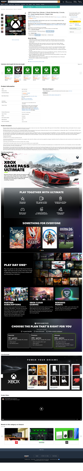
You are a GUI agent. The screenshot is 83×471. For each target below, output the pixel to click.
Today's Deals (11, 4)
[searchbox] (34, 2)
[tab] (40, 250)
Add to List (72, 31)
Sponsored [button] (2, 426)
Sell (27, 4)
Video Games (3, 9)
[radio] (2, 14)
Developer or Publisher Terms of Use (57, 24)
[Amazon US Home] (26, 456)
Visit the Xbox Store (31, 15)
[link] (9, 75)
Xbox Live (15, 9)
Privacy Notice (33, 459)
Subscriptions (20, 9)
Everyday (42, 4)
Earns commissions (14, 398)
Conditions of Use (27, 459)
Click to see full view (15, 39)
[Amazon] (4, 1)
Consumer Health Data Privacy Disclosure (42, 459)
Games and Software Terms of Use (39, 24)
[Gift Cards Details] (25, 4)
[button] (2, 4)
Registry (30, 4)
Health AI (6, 4)
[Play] (2, 419)
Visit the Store (30, 388)
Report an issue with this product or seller (36, 61)
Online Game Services (9, 9)
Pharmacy (38, 4)
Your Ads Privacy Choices (54, 459)
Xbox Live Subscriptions (28, 98)
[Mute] (80, 419)
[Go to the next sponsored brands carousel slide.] (81, 436)
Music (34, 4)
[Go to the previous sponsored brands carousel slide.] (2, 436)
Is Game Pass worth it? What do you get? (12, 399)
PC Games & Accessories (28, 99)
